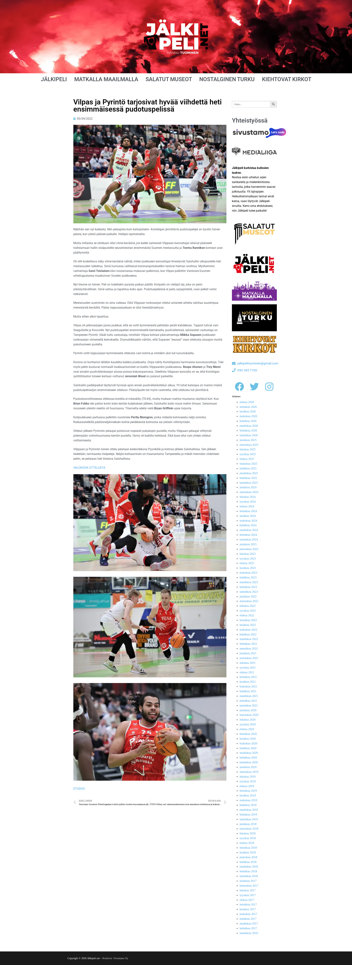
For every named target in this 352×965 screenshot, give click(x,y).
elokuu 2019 (247, 786)
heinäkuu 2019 (248, 790)
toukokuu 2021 (248, 686)
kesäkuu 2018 (248, 852)
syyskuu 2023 (248, 558)
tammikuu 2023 (249, 591)
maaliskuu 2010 (249, 933)
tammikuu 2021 (249, 705)
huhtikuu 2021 (248, 691)
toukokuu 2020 (248, 743)
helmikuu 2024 (248, 534)
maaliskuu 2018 (249, 866)
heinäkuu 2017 (248, 904)
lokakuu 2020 (248, 719)
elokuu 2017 (247, 899)
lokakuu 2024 (248, 496)
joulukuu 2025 (248, 440)
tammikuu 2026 (249, 435)
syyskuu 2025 (248, 454)
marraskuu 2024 (249, 492)
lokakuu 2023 (248, 553)
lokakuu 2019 (248, 776)
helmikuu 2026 (248, 430)
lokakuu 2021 (248, 662)
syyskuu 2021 (248, 667)
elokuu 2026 (247, 402)
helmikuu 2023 (248, 586)
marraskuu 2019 (249, 771)
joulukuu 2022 (248, 596)
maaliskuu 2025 (249, 473)
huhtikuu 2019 (248, 805)
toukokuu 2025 (248, 463)
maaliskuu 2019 (249, 809)
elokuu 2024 (247, 506)
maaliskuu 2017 (249, 923)
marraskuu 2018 (249, 828)
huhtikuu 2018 (248, 861)
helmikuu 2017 (248, 928)
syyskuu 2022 (248, 610)
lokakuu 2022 (248, 605)
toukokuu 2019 (248, 800)
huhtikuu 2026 (248, 420)
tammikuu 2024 (249, 539)
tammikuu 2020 (249, 762)
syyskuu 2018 (248, 838)
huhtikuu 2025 (248, 468)
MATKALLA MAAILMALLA (106, 79)
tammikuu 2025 (249, 482)
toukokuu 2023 (248, 572)
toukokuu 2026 (248, 416)
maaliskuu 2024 (249, 530)
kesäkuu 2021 (248, 681)
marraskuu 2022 (249, 601)
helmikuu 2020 (248, 757)
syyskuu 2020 (248, 724)
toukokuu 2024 (248, 520)
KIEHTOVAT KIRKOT (286, 79)
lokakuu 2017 (248, 890)
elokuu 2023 (247, 563)
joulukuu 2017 (248, 880)
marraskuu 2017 (249, 885)
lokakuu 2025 (248, 449)
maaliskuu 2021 (249, 696)
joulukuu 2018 (248, 824)
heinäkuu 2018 (248, 847)
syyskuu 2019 (248, 781)
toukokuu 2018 (248, 857)
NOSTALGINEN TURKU (227, 79)
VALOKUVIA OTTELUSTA (89, 467)
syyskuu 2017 (248, 895)
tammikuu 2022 (249, 648)
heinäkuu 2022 (248, 620)
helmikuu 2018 (248, 871)
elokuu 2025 (247, 458)
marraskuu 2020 (249, 714)
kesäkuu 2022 (248, 624)
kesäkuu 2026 (248, 411)
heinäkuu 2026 (248, 406)
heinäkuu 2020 (248, 733)
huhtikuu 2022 (248, 634)
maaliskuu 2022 (249, 639)
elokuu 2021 (247, 672)
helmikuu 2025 (248, 477)
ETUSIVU (79, 788)
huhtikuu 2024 (248, 525)
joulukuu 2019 (248, 767)
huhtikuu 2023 (248, 577)
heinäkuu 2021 (248, 676)
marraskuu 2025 (249, 444)
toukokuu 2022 (248, 629)
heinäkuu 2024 (248, 511)
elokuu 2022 (247, 615)
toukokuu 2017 (248, 914)
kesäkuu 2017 (248, 909)
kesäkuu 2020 (248, 738)
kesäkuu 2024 (248, 515)
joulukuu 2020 (248, 710)
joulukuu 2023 (248, 544)
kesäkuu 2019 (248, 795)
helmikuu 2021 (248, 700)
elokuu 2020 (247, 729)
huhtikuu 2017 (248, 918)
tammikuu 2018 (249, 876)
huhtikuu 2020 (248, 748)
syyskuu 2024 (248, 501)
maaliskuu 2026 (249, 425)
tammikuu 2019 (249, 819)
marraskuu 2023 (249, 549)
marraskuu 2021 (249, 658)
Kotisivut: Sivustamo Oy (115, 958)
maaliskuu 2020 (249, 752)
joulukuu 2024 (248, 487)
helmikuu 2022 (248, 643)
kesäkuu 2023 (248, 567)
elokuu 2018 (247, 842)
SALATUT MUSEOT (169, 79)
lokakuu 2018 (248, 833)
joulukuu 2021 (248, 653)
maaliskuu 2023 (249, 582)
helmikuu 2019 (248, 814)
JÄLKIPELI (54, 79)
